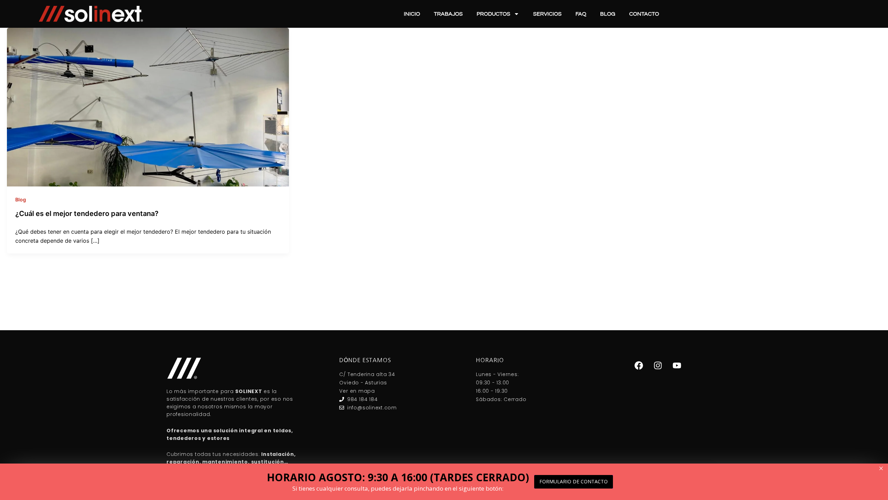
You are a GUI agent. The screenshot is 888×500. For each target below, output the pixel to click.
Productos (493, 14)
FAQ (580, 14)
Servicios (547, 14)
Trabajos (448, 14)
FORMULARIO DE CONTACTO (573, 481)
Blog (607, 14)
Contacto (644, 14)
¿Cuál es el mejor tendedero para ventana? (87, 213)
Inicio (412, 14)
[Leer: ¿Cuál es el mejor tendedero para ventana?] (148, 106)
